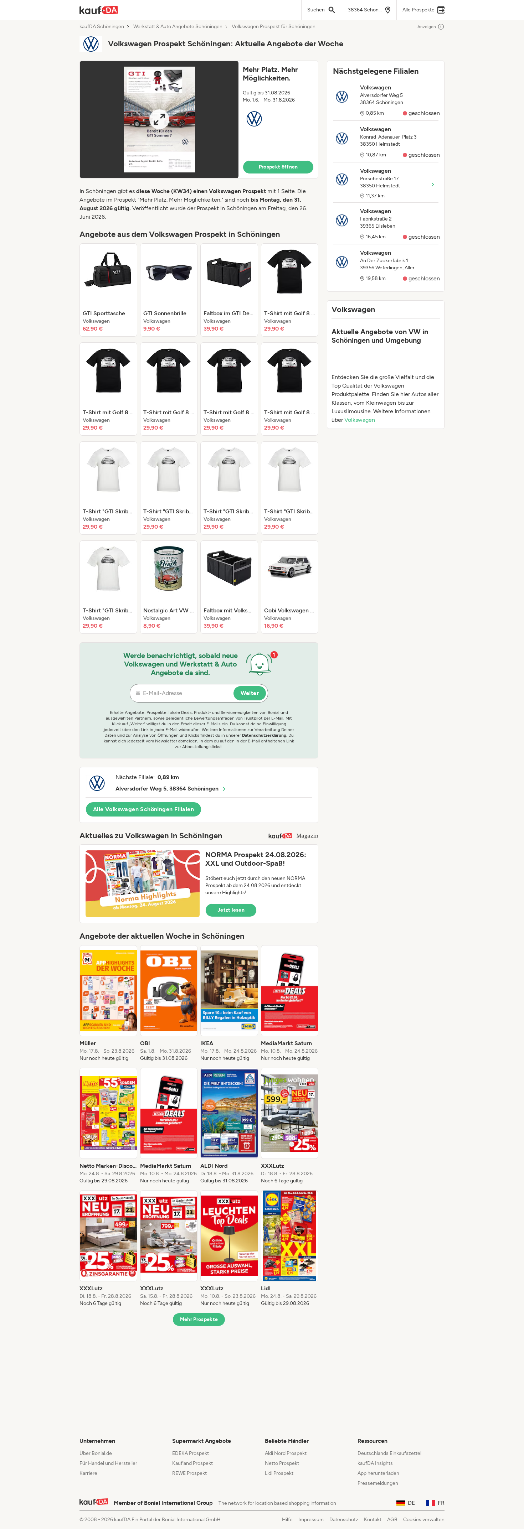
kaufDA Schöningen (101, 26)
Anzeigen (426, 26)
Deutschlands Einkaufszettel (389, 1453)
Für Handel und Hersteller (108, 1463)
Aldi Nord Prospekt (286, 1453)
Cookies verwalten (424, 1520)
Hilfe (287, 1520)
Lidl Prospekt (279, 1473)
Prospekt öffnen (278, 167)
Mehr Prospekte (199, 1319)
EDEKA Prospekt (190, 1453)
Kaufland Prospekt (192, 1463)
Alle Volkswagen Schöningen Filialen (143, 809)
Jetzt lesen (231, 910)
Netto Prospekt (282, 1463)
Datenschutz (343, 1520)
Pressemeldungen (378, 1483)
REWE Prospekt (189, 1473)
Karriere (88, 1473)
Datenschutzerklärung (264, 735)
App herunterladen (378, 1473)
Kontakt (372, 1520)
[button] (198, 119)
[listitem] (108, 290)
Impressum (311, 1520)
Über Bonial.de (95, 1453)
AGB (392, 1520)
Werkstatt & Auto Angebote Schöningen (177, 26)
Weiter (250, 693)
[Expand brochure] (159, 119)
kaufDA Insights (375, 1463)
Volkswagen (359, 419)
